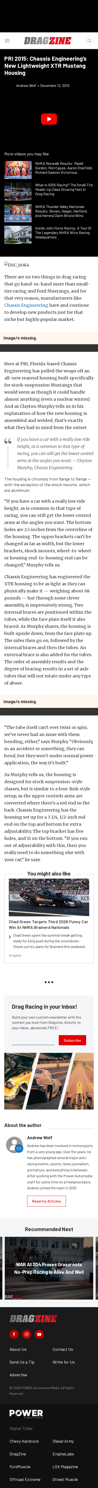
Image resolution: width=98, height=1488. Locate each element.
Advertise (18, 1374)
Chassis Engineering (26, 305)
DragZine (18, 1453)
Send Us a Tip (22, 1362)
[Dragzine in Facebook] (14, 1334)
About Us (18, 1349)
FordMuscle (20, 1466)
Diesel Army (63, 1441)
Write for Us (64, 1362)
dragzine (15, 955)
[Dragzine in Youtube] (39, 1334)
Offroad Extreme (25, 1479)
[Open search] (89, 40)
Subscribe (72, 1040)
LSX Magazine (65, 1466)
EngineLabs (63, 1453)
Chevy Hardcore (24, 1441)
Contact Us (63, 1349)
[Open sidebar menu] (7, 41)
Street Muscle (65, 1479)
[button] (49, 119)
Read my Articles (46, 1201)
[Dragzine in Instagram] (26, 1334)
